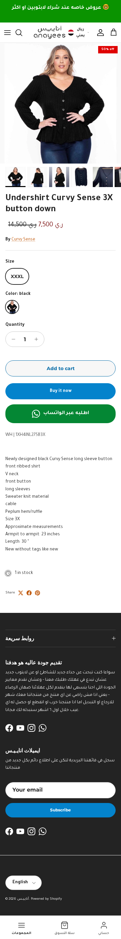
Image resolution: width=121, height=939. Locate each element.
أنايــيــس (23, 899)
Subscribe (60, 809)
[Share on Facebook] (29, 592)
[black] (12, 307)
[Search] (22, 32)
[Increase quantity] (38, 339)
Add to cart (61, 368)
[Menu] (7, 32)
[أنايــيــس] (48, 32)
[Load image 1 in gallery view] (60, 103)
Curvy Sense (23, 239)
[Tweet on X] (20, 592)
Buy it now (61, 391)
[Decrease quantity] (11, 339)
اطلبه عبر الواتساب (66, 413)
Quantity (15, 325)
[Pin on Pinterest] (37, 592)
